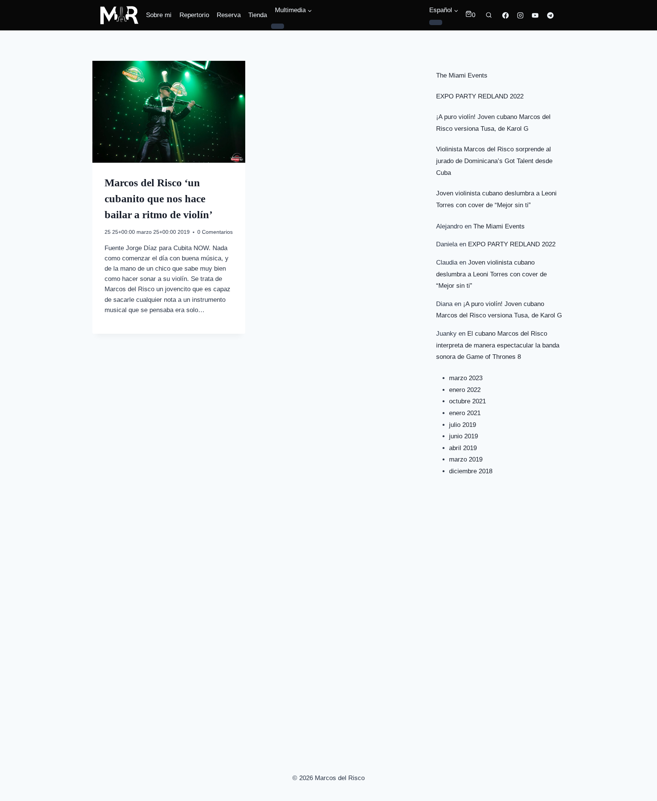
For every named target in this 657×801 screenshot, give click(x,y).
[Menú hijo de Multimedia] (277, 26)
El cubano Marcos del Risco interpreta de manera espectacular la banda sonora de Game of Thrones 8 (497, 345)
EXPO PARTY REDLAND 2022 (480, 96)
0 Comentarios (215, 232)
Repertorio (194, 15)
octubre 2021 (467, 401)
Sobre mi (158, 15)
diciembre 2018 (470, 471)
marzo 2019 (465, 459)
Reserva (229, 15)
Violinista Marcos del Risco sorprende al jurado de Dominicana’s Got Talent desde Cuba (494, 161)
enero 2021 (465, 413)
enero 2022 (465, 389)
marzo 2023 (465, 378)
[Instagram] (520, 15)
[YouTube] (535, 15)
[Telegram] (550, 15)
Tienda (257, 15)
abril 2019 (463, 448)
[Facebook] (505, 15)
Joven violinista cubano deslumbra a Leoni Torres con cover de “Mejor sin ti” (491, 274)
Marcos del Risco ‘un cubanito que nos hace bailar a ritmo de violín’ (159, 198)
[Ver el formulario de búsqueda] (488, 15)
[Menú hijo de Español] (435, 22)
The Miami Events (461, 75)
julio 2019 (462, 424)
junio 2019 (463, 436)
